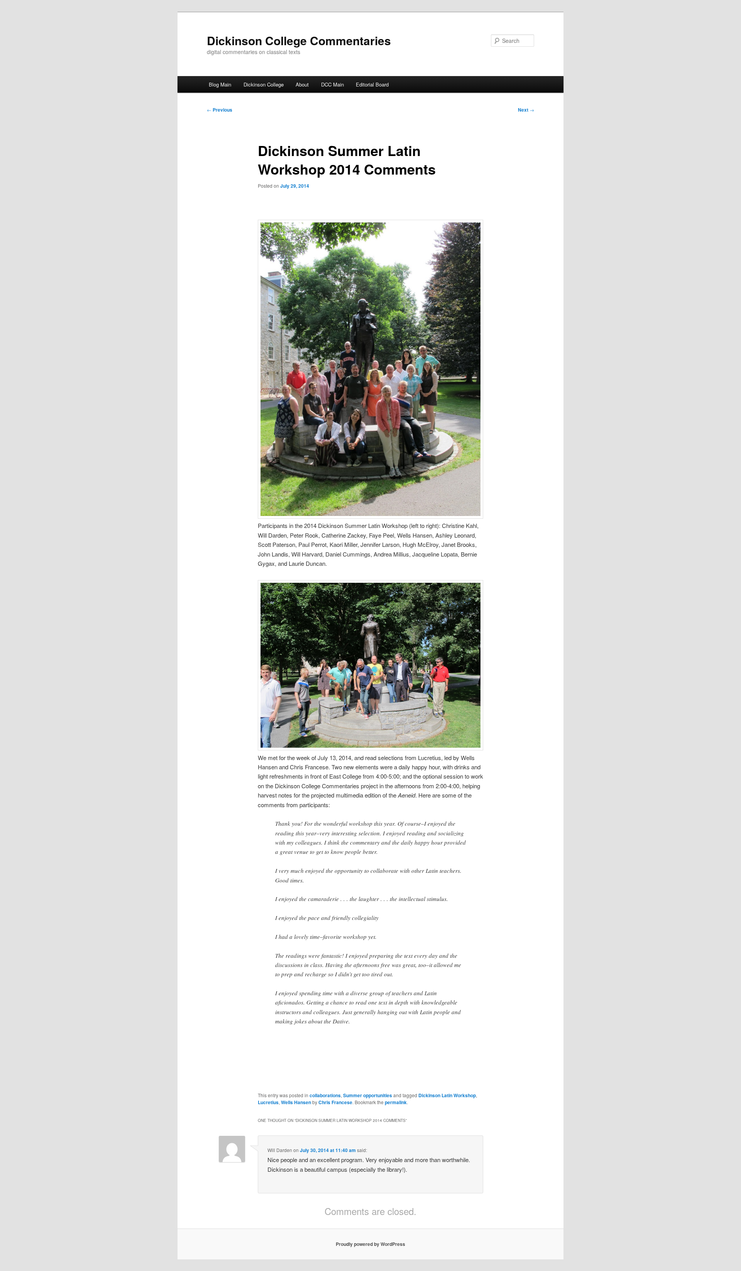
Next (526, 109)
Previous (219, 109)
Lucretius (268, 1102)
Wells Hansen (296, 1102)
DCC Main (332, 84)
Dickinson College (264, 84)
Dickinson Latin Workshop (447, 1095)
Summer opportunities (367, 1095)
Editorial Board (372, 84)
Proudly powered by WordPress (370, 1243)
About (302, 84)
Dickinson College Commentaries (299, 40)
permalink (396, 1102)
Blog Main (220, 84)
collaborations (325, 1095)
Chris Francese (335, 1102)
